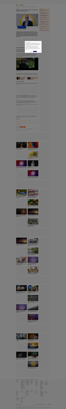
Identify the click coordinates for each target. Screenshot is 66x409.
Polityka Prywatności (28, 45)
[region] (33, 47)
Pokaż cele (31, 51)
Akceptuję (35, 51)
